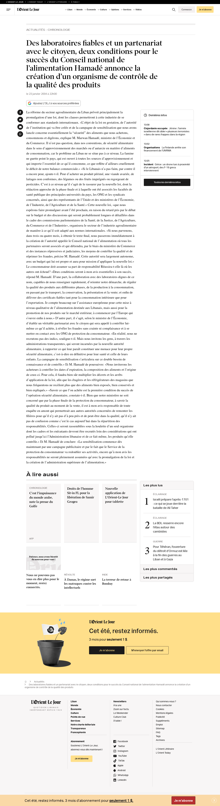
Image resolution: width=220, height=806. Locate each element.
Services (75, 720)
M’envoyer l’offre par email (147, 650)
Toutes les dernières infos (167, 182)
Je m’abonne (107, 650)
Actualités (35, 29)
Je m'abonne (183, 800)
